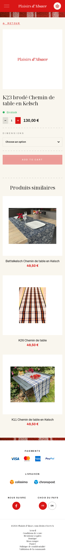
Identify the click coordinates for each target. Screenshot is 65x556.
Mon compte (32, 541)
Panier (32, 543)
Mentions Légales (32, 535)
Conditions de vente (32, 533)
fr (43, 506)
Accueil (32, 530)
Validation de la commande (33, 549)
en (52, 506)
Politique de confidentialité (32, 546)
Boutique (32, 538)
